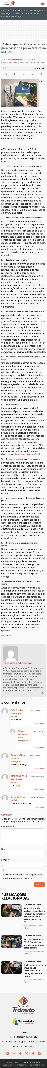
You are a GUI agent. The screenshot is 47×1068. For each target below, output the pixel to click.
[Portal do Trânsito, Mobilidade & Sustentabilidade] (23, 1005)
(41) (30, 1036)
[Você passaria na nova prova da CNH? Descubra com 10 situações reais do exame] (11, 967)
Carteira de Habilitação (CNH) (27, 13)
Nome (5, 849)
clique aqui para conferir (26, 454)
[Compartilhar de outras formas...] (41, 74)
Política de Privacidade (23, 1046)
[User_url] (42, 693)
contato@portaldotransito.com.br (29, 1041)
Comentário (7, 826)
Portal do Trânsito (10, 10)
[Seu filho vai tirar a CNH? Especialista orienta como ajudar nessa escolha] (11, 941)
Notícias (24, 10)
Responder (39, 723)
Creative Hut (38, 1065)
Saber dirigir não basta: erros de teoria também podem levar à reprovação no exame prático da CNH (34, 915)
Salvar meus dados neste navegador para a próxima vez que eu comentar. (22, 876)
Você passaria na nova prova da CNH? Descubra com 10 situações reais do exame (35, 971)
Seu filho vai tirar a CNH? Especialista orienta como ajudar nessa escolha (34, 943)
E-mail (5, 859)
